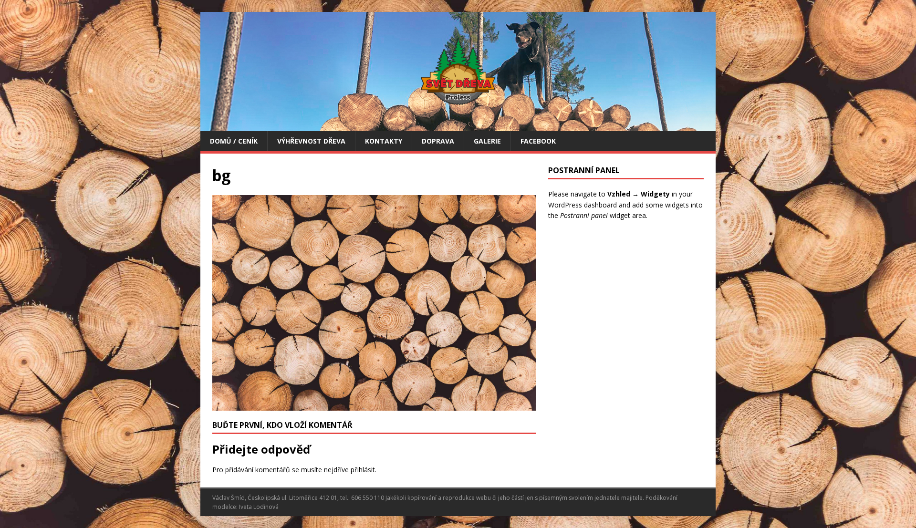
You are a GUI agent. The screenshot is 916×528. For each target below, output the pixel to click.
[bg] (374, 404)
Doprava (438, 140)
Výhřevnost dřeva (311, 140)
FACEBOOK (538, 140)
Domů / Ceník (234, 140)
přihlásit (363, 469)
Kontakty (383, 140)
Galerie (487, 140)
